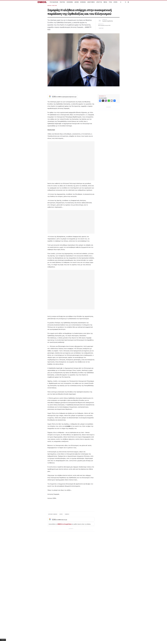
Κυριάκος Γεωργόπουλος (107, 21)
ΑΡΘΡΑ (115, 2)
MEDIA (105, 2)
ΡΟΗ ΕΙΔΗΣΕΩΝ (54, 2)
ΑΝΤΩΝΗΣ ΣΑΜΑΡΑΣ (52, 514)
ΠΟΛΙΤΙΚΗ (62, 2)
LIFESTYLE (99, 2)
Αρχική (49, 5)
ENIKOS (42, 2)
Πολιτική (54, 5)
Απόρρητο (3, 639)
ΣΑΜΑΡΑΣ (67, 514)
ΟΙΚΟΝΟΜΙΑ (70, 2)
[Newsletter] (128, 2)
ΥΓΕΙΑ (110, 2)
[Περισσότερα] (120, 2)
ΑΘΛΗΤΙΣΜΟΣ (91, 2)
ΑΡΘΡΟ (61, 514)
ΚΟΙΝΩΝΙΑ (83, 2)
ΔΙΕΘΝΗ (77, 2)
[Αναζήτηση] (125, 2)
